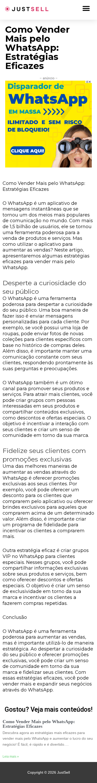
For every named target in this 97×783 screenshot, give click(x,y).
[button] (86, 8)
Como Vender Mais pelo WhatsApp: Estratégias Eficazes (39, 724)
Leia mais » (11, 756)
